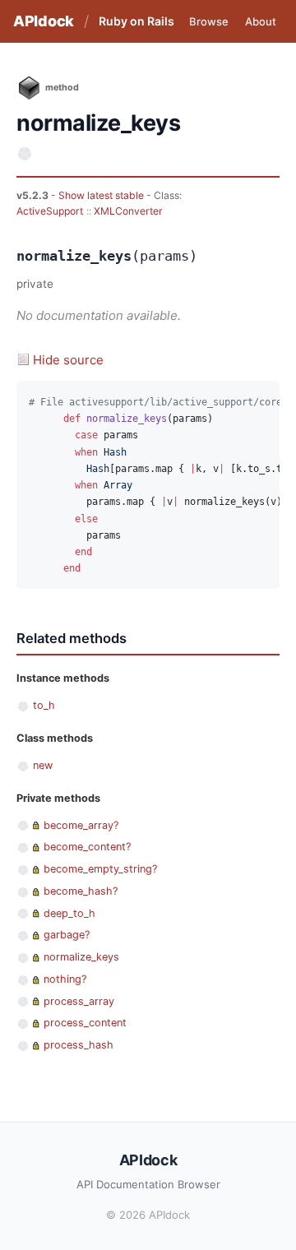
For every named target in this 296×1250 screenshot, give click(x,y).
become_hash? (81, 891)
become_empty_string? (100, 869)
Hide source (68, 360)
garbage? (67, 934)
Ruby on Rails (136, 21)
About (260, 21)
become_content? (87, 846)
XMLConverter (128, 211)
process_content (85, 1022)
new (43, 765)
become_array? (81, 825)
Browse (209, 21)
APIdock (43, 21)
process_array (79, 1001)
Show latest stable (102, 195)
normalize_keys (81, 957)
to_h (44, 705)
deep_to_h (69, 913)
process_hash (78, 1045)
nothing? (65, 979)
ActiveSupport (49, 211)
